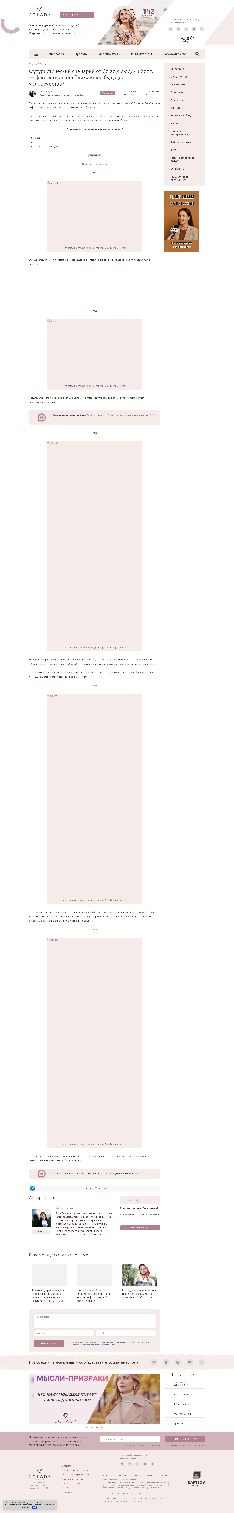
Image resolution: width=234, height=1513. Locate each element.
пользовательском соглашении (101, 1345)
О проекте (177, 168)
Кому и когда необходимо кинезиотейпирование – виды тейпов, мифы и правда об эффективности (94, 1295)
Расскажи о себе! (175, 54)
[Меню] (36, 54)
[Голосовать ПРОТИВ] (137, 1200)
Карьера (176, 123)
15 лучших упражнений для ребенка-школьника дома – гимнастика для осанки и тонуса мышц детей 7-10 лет (48, 1295)
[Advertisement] (94, 290)
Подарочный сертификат (179, 178)
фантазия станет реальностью (138, 116)
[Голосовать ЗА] (130, 1200)
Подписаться (107, 93)
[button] (87, 1427)
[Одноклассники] (178, 29)
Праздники (179, 1423)
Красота (81, 54)
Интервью (178, 68)
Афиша (175, 107)
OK (34, 1507)
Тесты (175, 149)
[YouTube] (194, 29)
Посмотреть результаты (94, 164)
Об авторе (41, 1232)
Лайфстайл (178, 100)
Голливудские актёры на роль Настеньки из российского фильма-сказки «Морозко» (139, 1294)
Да (38, 137)
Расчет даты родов (183, 1394)
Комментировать (49, 1343)
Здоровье (177, 92)
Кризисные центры (70, 1488)
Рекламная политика (71, 1483)
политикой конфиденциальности (119, 1342)
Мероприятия (108, 54)
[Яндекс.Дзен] (202, 29)
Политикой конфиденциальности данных (187, 1445)
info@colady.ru (113, 1501)
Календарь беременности (181, 1383)
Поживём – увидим (47, 146)
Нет (39, 142)
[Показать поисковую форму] (197, 54)
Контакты (105, 1475)
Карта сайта (67, 1492)
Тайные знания (181, 142)
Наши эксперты (141, 54)
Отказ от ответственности (74, 1479)
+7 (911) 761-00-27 (135, 1501)
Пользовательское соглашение (76, 1470)
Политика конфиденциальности (76, 1475)
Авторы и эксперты (143, 1475)
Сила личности (181, 76)
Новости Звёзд (181, 115)
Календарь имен (182, 1414)
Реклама (163, 1475)
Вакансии (122, 1475)
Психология (55, 54)
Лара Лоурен (47, 91)
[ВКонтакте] (170, 29)
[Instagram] (186, 29)
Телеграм (101, 1188)
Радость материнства (179, 132)
